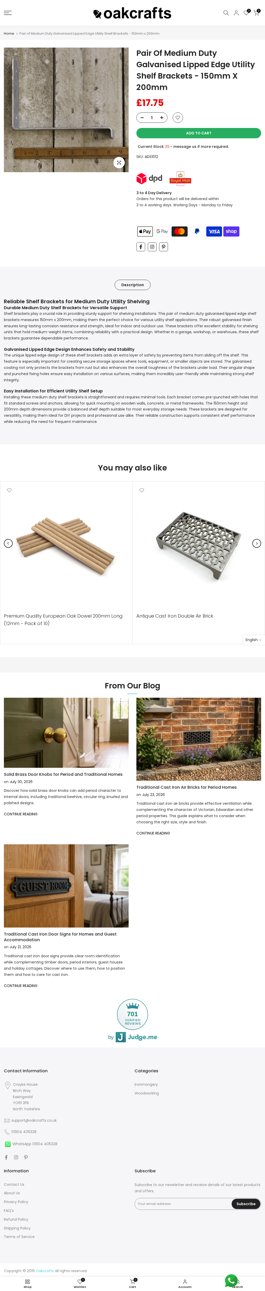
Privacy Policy (16, 1201)
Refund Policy (16, 1219)
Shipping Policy (17, 1228)
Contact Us (14, 1184)
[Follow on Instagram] (152, 246)
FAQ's (9, 1210)
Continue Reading (21, 814)
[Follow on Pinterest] (163, 246)
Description (132, 284)
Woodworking (147, 1093)
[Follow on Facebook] (140, 246)
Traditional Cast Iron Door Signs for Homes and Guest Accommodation (60, 937)
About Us (12, 1193)
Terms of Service (19, 1236)
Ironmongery (146, 1084)
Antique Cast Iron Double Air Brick (174, 616)
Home (9, 33)
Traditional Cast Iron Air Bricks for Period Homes (186, 787)
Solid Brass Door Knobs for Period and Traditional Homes (63, 774)
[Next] (256, 543)
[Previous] (8, 543)
